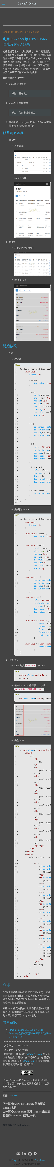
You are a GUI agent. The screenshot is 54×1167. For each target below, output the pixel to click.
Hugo (14, 1160)
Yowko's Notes (27, 3)
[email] (18, 1153)
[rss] (36, 1154)
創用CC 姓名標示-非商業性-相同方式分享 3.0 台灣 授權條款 (26, 1083)
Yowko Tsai (28, 1061)
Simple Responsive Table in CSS (26, 1029)
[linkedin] (24, 1154)
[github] (30, 1154)
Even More (40, 1160)
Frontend (14, 1095)
